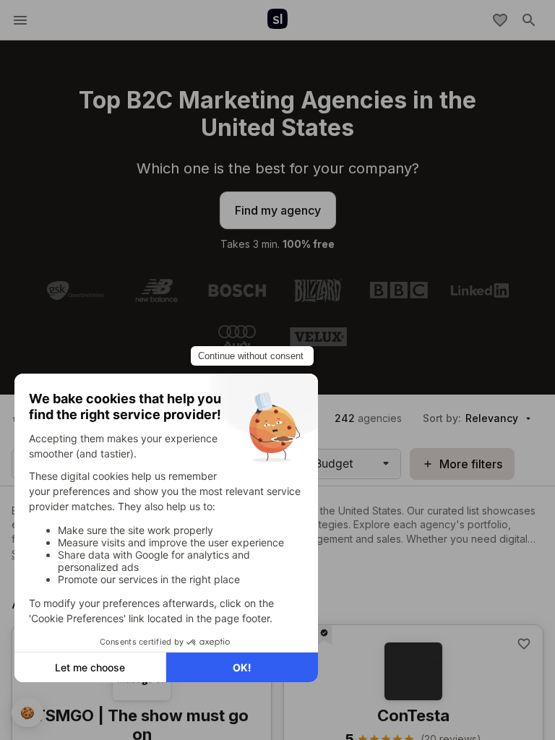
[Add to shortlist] (524, 644)
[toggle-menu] (20, 20)
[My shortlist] (500, 20)
